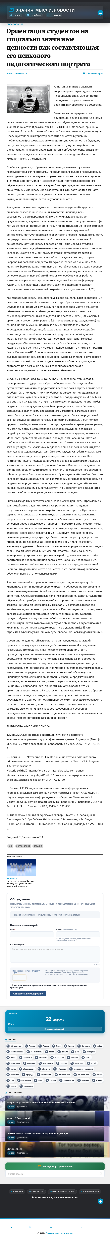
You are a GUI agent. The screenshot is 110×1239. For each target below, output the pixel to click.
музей (93, 1063)
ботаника (86, 1046)
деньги (65, 1052)
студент (38, 846)
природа (30, 1075)
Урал (58, 1046)
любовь (63, 1063)
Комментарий (17, 945)
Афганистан (16, 1046)
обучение (46, 1069)
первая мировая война (83, 1069)
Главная (18, 1192)
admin (10, 73)
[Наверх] (100, 1201)
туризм (53, 1080)
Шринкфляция (91, 1192)
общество (62, 1069)
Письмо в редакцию (63, 1192)
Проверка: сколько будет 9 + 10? (26, 972)
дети (77, 1052)
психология (46, 1075)
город (51, 1052)
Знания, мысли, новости (45, 10)
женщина (91, 1052)
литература (48, 1063)
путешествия (83, 1075)
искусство (59, 1057)
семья (99, 1075)
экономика (28, 1086)
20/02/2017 (21, 73)
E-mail (66, 930)
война (99, 1046)
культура (31, 1063)
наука (13, 1069)
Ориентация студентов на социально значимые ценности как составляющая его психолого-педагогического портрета (53, 47)
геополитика (36, 1052)
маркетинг (79, 1063)
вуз (10, 846)
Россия (32, 1046)
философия (69, 1080)
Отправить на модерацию (28, 993)
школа (13, 1086)
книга (88, 1057)
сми (12, 1080)
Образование (15, 24)
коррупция (15, 1063)
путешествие (64, 1075)
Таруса (46, 1046)
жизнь (13, 1057)
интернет (43, 1057)
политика (15, 1075)
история (74, 1057)
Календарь (38, 1192)
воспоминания (17, 1052)
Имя (12, 930)
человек (85, 1080)
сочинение (26, 1080)
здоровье (27, 1057)
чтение (99, 1080)
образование (23, 846)
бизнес (71, 1046)
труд (40, 1080)
